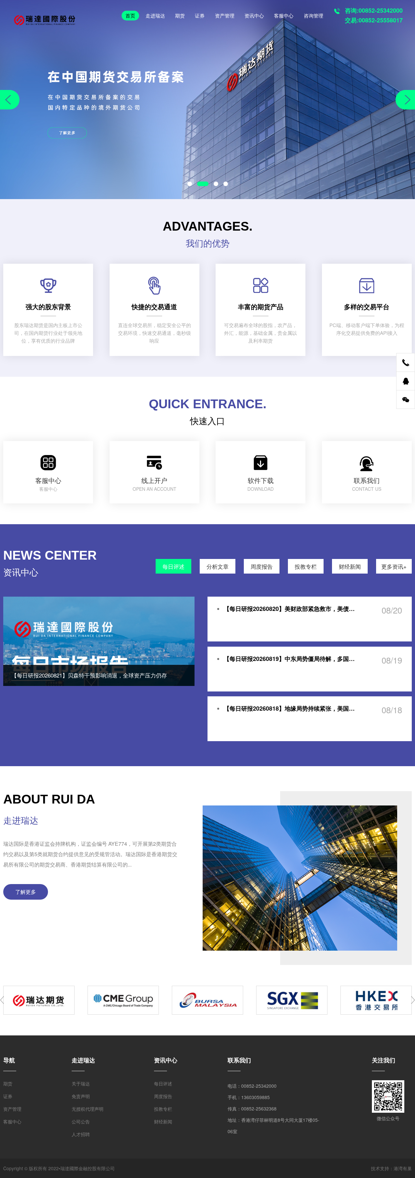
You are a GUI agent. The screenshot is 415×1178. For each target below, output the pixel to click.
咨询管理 (313, 15)
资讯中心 (254, 15)
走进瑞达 (155, 15)
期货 (180, 15)
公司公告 (81, 1121)
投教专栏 (306, 566)
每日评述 (173, 566)
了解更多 (25, 891)
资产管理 (224, 15)
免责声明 (81, 1096)
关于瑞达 (81, 1083)
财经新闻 (350, 566)
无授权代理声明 (87, 1109)
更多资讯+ (394, 566)
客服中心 (283, 15)
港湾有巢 (403, 1168)
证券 (200, 15)
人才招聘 (81, 1134)
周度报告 (262, 566)
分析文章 (218, 566)
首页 (130, 15)
